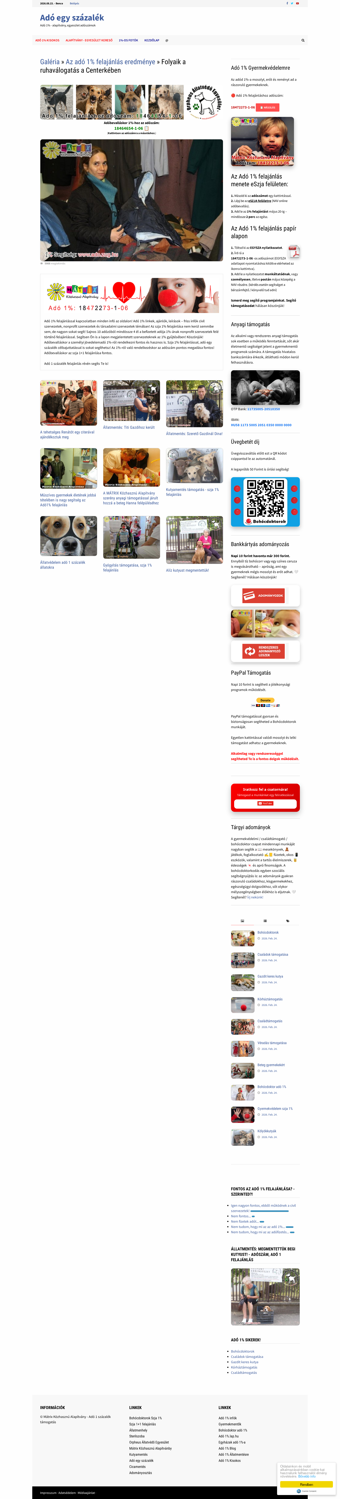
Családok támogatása (273, 954)
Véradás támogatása (272, 1043)
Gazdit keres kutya (270, 976)
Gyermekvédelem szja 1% (275, 1108)
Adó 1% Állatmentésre (234, 1454)
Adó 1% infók (228, 1418)
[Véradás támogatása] (243, 1043)
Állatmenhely (138, 1430)
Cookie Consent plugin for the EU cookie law (306, 1491)
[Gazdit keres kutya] (243, 977)
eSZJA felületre (259, 201)
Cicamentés (137, 1467)
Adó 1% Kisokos (230, 1460)
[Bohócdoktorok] (243, 933)
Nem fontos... (241, 1216)
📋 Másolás (267, 107)
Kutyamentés (138, 1454)
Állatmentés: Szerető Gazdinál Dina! (194, 433)
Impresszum (48, 1493)
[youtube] (297, 3)
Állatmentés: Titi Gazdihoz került (129, 427)
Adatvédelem (67, 1493)
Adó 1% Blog (227, 1448)
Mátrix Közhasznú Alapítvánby (150, 1448)
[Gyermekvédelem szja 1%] (243, 1109)
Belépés (74, 3)
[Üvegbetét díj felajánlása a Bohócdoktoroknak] (265, 502)
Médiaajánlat (86, 1493)
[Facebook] (287, 3)
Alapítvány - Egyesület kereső (89, 40)
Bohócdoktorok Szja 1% (145, 1418)
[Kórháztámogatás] (243, 999)
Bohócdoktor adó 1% (272, 1087)
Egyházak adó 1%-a (232, 1442)
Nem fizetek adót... (245, 1221)
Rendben (306, 1484)
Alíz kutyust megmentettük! (187, 570)
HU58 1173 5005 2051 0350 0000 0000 (261, 425)
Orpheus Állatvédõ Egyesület (149, 1442)
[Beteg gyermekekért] (243, 1065)
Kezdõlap (151, 40)
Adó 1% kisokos (47, 40)
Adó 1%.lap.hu (229, 1436)
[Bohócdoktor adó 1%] (243, 1087)
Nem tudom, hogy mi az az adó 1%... (258, 1226)
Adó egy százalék (72, 17)
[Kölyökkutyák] (243, 1131)
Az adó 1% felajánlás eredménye (110, 62)
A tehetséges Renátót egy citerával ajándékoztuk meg (67, 434)
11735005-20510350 (263, 409)
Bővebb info (307, 1476)
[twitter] (292, 3)
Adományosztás (140, 1473)
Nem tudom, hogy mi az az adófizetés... (260, 1232)
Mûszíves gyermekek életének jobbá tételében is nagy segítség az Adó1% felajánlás (68, 500)
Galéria (50, 62)
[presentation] (242, 921)
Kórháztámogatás (270, 999)
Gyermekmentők (230, 1424)
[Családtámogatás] (243, 1021)
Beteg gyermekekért (271, 1065)
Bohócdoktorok (268, 932)
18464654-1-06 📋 (131, 128)
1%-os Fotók (128, 40)
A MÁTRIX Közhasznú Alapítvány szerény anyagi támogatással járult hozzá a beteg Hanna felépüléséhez (131, 498)
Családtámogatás (270, 1021)
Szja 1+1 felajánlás (142, 1424)
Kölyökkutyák (267, 1131)
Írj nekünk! (255, 897)
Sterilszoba (137, 1436)
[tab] (242, 921)
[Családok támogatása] (243, 955)
